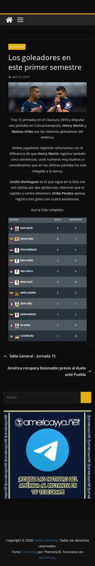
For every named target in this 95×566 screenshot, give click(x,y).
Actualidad (17, 46)
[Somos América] (9, 19)
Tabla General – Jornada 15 (32, 356)
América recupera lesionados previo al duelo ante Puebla (47, 371)
